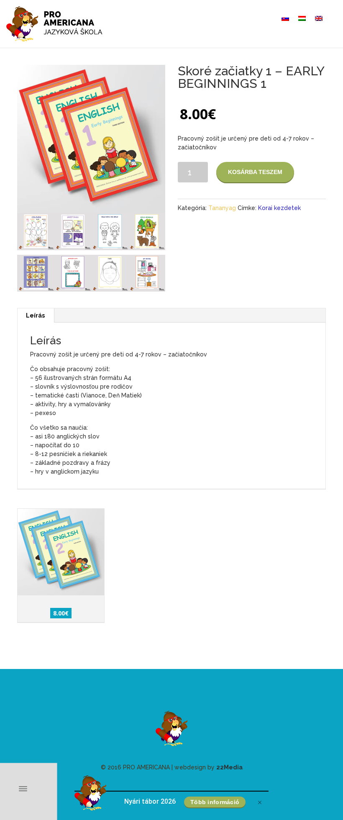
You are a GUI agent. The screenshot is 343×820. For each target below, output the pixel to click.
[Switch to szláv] (285, 18)
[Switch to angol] (318, 18)
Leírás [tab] (35, 315)
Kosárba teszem (255, 172)
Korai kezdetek (279, 208)
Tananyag (222, 208)
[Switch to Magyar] (302, 18)
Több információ (214, 802)
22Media (229, 767)
